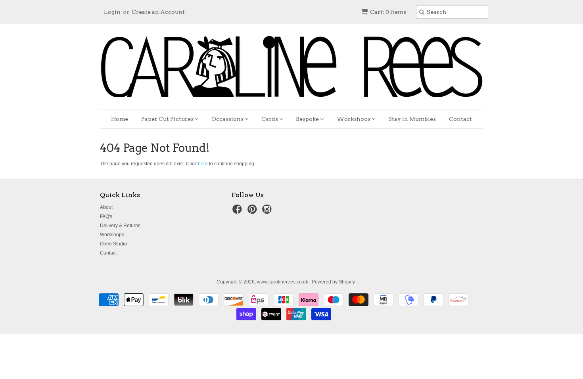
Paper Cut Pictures (168, 119)
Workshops (354, 119)
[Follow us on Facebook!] (238, 212)
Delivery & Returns (120, 225)
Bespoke (308, 119)
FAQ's (106, 216)
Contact (460, 119)
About (106, 207)
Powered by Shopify (333, 282)
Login (112, 12)
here (203, 164)
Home (119, 119)
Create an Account (158, 12)
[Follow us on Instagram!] (268, 212)
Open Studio (113, 244)
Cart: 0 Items (388, 12)
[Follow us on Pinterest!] (253, 212)
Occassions (228, 119)
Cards (270, 119)
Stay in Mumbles (412, 119)
